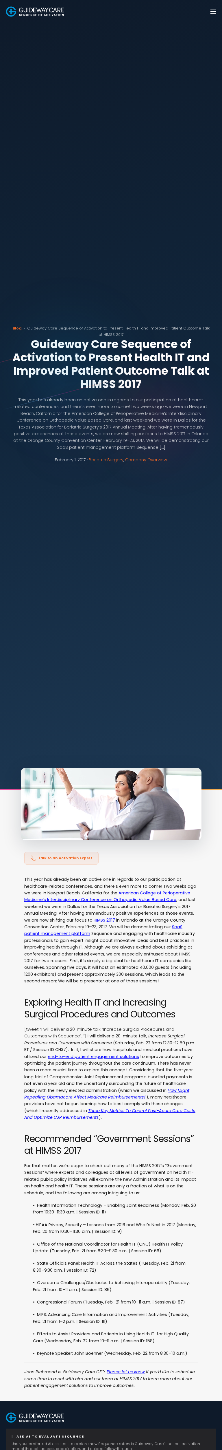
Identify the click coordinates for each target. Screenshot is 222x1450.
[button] (213, 11)
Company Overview (146, 460)
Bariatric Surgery (106, 460)
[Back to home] (35, 11)
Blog (17, 328)
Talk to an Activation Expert (65, 858)
